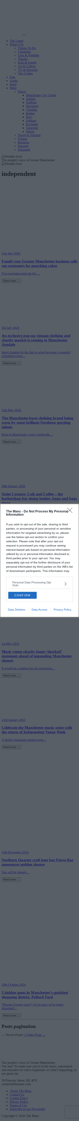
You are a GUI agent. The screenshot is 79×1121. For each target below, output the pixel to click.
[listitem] (39, 584)
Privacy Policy (62, 609)
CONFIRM (22, 595)
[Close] (71, 511)
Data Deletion (16, 609)
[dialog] (39, 560)
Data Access (39, 609)
